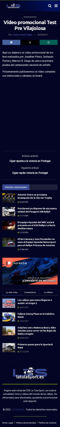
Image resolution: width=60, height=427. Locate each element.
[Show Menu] (56, 6)
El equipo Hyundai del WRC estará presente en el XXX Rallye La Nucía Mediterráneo (36, 225)
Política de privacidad (26, 423)
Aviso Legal (7, 423)
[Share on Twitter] (30, 42)
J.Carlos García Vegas (22, 34)
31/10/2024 (23, 232)
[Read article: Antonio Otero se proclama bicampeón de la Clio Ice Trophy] (8, 197)
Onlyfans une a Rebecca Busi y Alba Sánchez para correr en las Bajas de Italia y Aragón (37, 330)
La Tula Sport (17, 409)
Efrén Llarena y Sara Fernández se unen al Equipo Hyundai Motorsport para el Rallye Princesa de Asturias (37, 242)
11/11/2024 (23, 216)
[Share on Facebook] (11, 42)
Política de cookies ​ (48, 423)
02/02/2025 (23, 202)
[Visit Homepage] (13, 6)
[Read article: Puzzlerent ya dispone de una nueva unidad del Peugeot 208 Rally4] (8, 211)
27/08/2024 (23, 249)
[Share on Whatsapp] (49, 42)
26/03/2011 (42, 34)
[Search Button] (49, 6)
